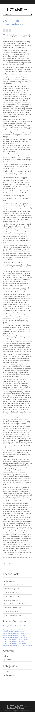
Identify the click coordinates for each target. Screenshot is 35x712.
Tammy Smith (7, 626)
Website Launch (9, 581)
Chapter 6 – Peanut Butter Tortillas (16, 604)
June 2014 (7, 660)
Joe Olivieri (6, 634)
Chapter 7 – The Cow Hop (13, 608)
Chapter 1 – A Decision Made (13, 585)
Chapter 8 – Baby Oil (11, 611)
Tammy (5, 630)
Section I (7, 671)
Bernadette (7, 632)
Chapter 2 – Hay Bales (11, 589)
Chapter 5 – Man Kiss (11, 600)
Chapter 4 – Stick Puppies (12, 596)
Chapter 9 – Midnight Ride (12, 615)
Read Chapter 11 (8, 564)
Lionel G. (6, 639)
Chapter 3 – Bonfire (10, 592)
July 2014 (7, 656)
